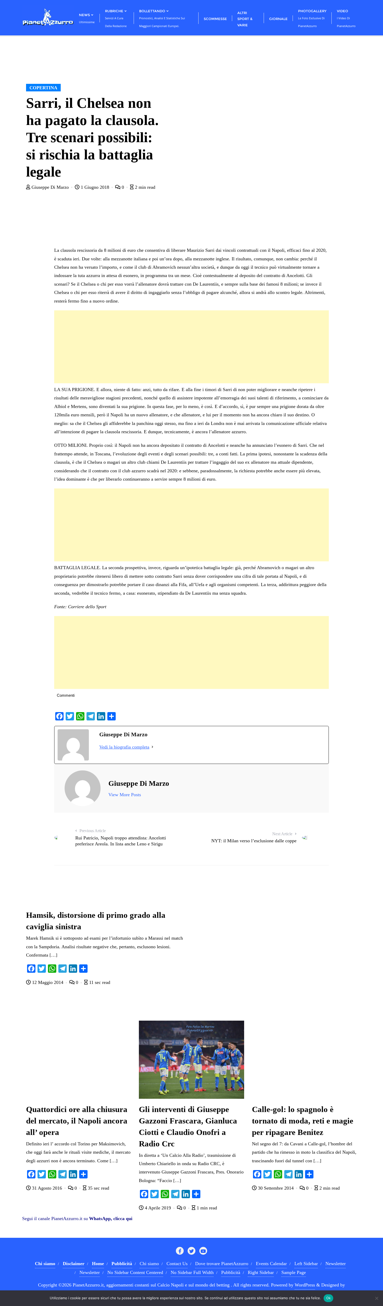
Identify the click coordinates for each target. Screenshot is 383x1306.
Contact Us (177, 1263)
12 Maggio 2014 (48, 982)
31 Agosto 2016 (47, 1188)
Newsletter (335, 1263)
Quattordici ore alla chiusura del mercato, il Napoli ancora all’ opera (76, 1121)
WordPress (305, 1285)
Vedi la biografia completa (124, 747)
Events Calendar (271, 1263)
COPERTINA (43, 87)
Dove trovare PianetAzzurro (221, 1263)
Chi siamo (149, 1263)
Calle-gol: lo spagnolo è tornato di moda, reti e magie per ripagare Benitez (302, 1121)
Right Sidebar (261, 1272)
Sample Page (293, 1272)
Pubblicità (230, 1272)
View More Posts (124, 794)
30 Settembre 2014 (276, 1188)
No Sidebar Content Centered (135, 1272)
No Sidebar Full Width (192, 1272)
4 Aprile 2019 (158, 1207)
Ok (328, 1298)
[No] (376, 1298)
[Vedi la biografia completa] (152, 747)
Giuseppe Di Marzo (50, 187)
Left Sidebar (306, 1263)
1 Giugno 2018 (94, 187)
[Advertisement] (191, 346)
